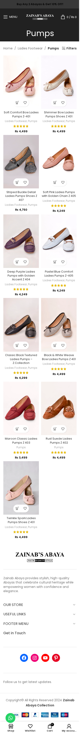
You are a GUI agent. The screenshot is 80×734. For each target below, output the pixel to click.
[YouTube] (45, 658)
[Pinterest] (56, 658)
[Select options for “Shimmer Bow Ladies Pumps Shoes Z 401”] (55, 103)
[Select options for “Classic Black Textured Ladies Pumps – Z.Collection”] (17, 345)
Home (8, 48)
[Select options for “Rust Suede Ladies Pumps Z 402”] (55, 429)
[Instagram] (35, 658)
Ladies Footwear (30, 48)
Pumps (32, 121)
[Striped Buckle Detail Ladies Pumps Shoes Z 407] (21, 161)
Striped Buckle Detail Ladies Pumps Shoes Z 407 (21, 196)
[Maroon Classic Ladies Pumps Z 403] (21, 408)
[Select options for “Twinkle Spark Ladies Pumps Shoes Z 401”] (17, 508)
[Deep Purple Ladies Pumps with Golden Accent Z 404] (21, 241)
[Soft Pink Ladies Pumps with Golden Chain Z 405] (59, 161)
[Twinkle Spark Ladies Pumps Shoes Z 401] (21, 488)
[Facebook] (24, 658)
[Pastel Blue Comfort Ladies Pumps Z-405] (59, 241)
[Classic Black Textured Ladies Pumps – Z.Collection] (21, 324)
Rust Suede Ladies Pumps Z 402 (59, 440)
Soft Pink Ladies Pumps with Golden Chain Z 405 (59, 194)
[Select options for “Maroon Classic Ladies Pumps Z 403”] (17, 429)
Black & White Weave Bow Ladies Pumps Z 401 (59, 357)
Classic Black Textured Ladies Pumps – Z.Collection (21, 359)
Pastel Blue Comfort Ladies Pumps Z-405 (58, 273)
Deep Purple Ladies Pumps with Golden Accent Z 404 (21, 275)
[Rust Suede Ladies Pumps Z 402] (59, 408)
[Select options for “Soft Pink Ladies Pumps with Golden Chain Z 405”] (55, 182)
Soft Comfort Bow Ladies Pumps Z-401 (21, 114)
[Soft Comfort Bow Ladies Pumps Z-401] (21, 82)
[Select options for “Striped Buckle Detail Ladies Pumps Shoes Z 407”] (17, 182)
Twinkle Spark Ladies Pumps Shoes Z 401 (21, 520)
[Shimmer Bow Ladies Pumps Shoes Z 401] (59, 82)
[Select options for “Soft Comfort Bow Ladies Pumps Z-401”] (17, 103)
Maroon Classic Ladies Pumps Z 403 (21, 440)
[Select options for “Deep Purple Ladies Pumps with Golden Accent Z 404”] (17, 262)
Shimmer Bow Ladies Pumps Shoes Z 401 (59, 114)
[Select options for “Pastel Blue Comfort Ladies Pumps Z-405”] (55, 262)
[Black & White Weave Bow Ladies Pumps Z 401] (59, 324)
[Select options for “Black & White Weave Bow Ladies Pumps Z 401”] (55, 345)
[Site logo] (40, 16)
